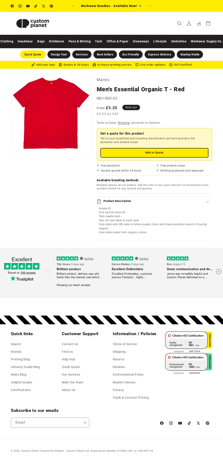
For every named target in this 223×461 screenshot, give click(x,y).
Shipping (124, 122)
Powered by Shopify (52, 450)
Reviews (119, 367)
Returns (118, 359)
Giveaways (141, 41)
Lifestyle (160, 41)
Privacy (118, 390)
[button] (179, 23)
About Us (68, 390)
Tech (98, 41)
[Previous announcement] (73, 6)
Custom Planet (30, 450)
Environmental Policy (128, 374)
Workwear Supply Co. (206, 41)
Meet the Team (72, 382)
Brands (16, 351)
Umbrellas (178, 41)
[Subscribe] (84, 423)
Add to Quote (154, 152)
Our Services (71, 374)
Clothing (6, 41)
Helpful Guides (21, 382)
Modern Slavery (124, 382)
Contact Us (70, 344)
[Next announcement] (150, 6)
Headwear (25, 41)
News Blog (18, 374)
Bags (41, 41)
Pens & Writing (80, 41)
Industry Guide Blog (25, 367)
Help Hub (68, 359)
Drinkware (56, 41)
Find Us (67, 351)
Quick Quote (71, 367)
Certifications (21, 390)
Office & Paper (117, 41)
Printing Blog (20, 359)
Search (16, 344)
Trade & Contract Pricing (131, 397)
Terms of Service (125, 344)
